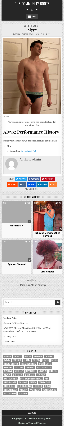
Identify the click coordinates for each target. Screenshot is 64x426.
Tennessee (38, 386)
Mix (54, 184)
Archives (18, 356)
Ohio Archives (10, 382)
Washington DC (49, 389)
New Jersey (17, 374)
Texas (47, 386)
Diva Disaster (47, 271)
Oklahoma (23, 382)
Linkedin (43, 184)
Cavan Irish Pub (29, 151)
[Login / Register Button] (36, 10)
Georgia (36, 360)
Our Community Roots (32, 3)
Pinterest (49, 179)
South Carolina (24, 386)
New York (41, 374)
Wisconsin (22, 393)
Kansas (49, 363)
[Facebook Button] (27, 10)
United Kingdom (10, 389)
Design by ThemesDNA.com (32, 423)
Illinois (45, 360)
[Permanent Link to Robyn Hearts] (16, 212)
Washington (35, 389)
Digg (32, 184)
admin (17, 34)
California (49, 356)
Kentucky (8, 367)
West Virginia (10, 393)
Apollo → (32, 280)
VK (24, 184)
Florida (27, 360)
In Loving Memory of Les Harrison (47, 234)
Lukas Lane (9, 341)
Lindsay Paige (10, 318)
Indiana (54, 360)
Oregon (33, 382)
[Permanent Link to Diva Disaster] (47, 254)
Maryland (30, 367)
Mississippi (31, 371)
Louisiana (19, 367)
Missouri (43, 371)
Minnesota (19, 371)
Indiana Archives (11, 363)
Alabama (7, 356)
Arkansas (38, 356)
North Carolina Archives (31, 378)
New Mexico (29, 374)
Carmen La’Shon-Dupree (15, 323)
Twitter (22, 179)
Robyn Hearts (16, 225)
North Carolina (11, 378)
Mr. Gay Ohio (9, 336)
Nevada (7, 374)
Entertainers (32, 26)
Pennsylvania (44, 382)
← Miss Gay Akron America (31, 285)
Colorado (17, 360)
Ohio (37, 189)
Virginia (23, 389)
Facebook (35, 179)
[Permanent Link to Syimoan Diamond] (16, 251)
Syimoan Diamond (16, 264)
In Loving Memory (28, 363)
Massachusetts (44, 367)
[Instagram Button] (32, 10)
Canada (7, 360)
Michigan (8, 371)
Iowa (41, 363)
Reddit (13, 184)
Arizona (27, 356)
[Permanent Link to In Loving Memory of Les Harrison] (47, 216)
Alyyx (32, 29)
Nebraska (53, 371)
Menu (34, 16)
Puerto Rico (9, 386)
